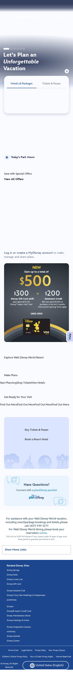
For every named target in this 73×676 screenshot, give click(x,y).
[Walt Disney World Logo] (27, 16)
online (43, 533)
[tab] (6, 49)
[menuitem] (32, 665)
